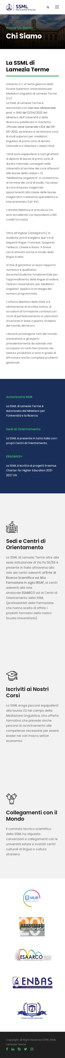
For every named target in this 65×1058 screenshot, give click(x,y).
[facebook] (7, 1049)
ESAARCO (28, 593)
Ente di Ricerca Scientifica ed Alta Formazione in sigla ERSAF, (31, 578)
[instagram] (32, 1049)
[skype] (19, 1049)
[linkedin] (12, 1049)
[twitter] (25, 1049)
